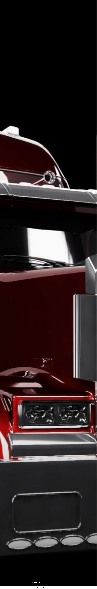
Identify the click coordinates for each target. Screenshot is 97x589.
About (35, 587)
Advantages (44, 587)
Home (32, 587)
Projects (49, 587)
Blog (37, 587)
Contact (41, 587)
